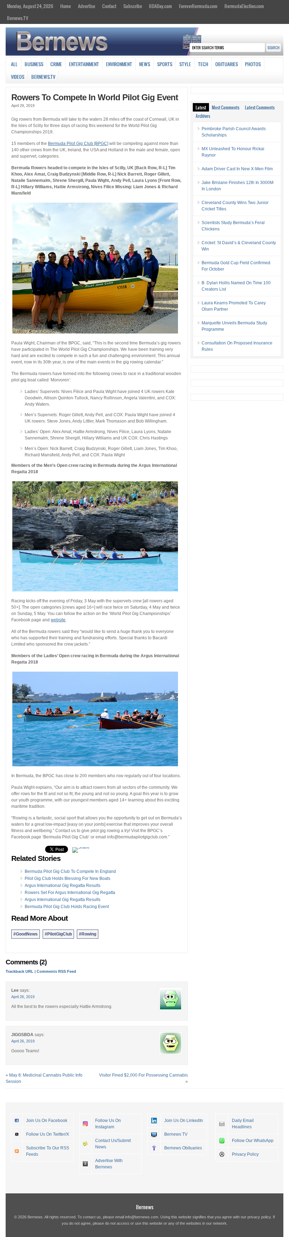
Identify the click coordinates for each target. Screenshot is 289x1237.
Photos (253, 64)
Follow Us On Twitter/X (47, 1134)
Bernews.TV (17, 17)
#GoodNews (25, 934)
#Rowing (87, 934)
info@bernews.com (141, 1217)
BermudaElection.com (244, 5)
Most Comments (225, 107)
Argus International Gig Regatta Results (62, 885)
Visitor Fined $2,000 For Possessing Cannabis (143, 1075)
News (144, 64)
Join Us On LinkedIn (183, 1120)
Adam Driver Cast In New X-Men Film (237, 168)
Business (34, 64)
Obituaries (226, 64)
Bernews (144, 1207)
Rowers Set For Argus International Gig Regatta (70, 892)
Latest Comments (260, 107)
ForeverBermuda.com (198, 5)
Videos (17, 76)
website (58, 619)
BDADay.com (160, 5)
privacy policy (259, 1217)
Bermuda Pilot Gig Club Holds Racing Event (67, 906)
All (14, 64)
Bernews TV (175, 1134)
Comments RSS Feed (56, 971)
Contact (109, 5)
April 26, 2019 (23, 997)
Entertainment (84, 64)
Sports (164, 64)
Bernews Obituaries (183, 1148)
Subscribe (132, 5)
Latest (201, 107)
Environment (119, 64)
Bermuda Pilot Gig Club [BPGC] (78, 143)
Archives (203, 116)
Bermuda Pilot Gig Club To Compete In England (70, 871)
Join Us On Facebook (46, 1120)
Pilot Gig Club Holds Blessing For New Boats (67, 878)
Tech (203, 64)
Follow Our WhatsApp (252, 1140)
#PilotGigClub (58, 934)
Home (65, 5)
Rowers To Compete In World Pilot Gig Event (94, 97)
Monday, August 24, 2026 (30, 5)
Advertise (86, 5)
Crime (56, 64)
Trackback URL (19, 971)
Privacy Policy (245, 1154)
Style (185, 64)
